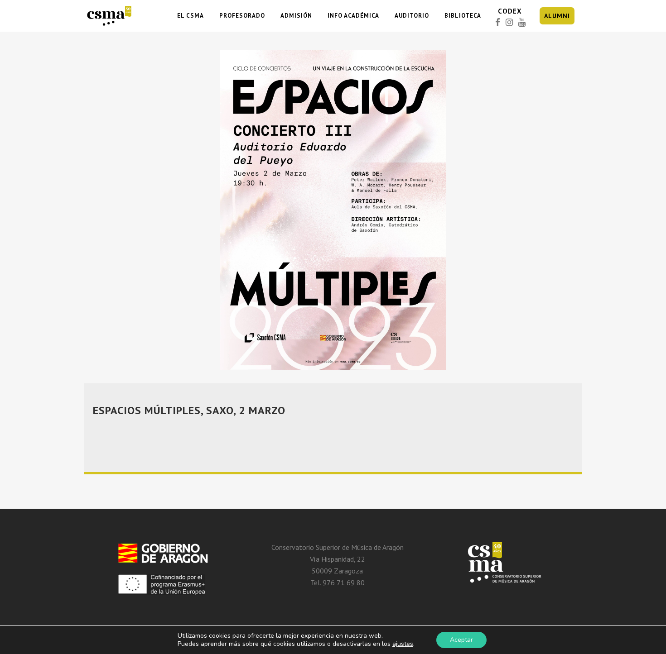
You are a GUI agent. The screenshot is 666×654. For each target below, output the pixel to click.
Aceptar (461, 639)
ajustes (402, 644)
